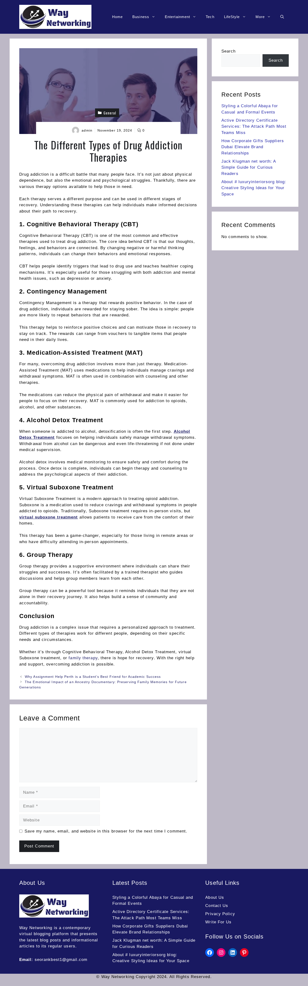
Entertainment (177, 17)
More (260, 17)
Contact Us (216, 905)
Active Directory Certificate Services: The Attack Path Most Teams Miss (253, 126)
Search (228, 51)
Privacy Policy (220, 914)
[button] (282, 17)
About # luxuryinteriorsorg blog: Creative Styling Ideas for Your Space (253, 188)
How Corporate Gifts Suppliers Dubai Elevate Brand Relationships (252, 147)
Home (117, 17)
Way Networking (35, 928)
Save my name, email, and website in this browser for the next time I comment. (106, 831)
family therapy (83, 658)
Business (140, 17)
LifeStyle (232, 17)
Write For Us (218, 922)
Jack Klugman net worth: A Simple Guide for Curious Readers (248, 167)
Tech (210, 17)
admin (87, 130)
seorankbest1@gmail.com (61, 959)
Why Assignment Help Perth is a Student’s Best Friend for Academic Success (93, 677)
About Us (214, 897)
